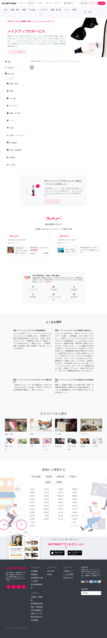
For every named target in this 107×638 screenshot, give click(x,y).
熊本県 (74, 506)
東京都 (48, 476)
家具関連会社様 (37, 603)
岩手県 (32, 496)
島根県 (60, 502)
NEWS (49, 574)
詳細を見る (48, 282)
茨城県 (32, 512)
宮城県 (32, 499)
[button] (84, 3)
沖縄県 (74, 519)
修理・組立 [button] (15, 10)
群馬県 (32, 519)
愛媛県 (74, 489)
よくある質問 (68, 574)
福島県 (32, 509)
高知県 (74, 492)
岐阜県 (46, 506)
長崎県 (74, 502)
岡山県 (60, 506)
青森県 (32, 492)
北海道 (32, 489)
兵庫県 (60, 489)
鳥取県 (60, 499)
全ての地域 (36, 476)
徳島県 (60, 516)
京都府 (59, 482)
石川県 (46, 492)
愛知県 (46, 512)
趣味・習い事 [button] (56, 10)
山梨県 (46, 499)
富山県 (46, 489)
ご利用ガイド (68, 571)
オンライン (75, 526)
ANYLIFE (50, 571)
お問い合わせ (68, 578)
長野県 (46, 502)
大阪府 (47, 482)
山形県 (32, 506)
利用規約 (34, 574)
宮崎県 (74, 512)
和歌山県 (60, 496)
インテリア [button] (43, 10)
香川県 (60, 519)
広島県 (60, 509)
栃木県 (32, 516)
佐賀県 (74, 499)
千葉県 (32, 522)
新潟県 (32, 526)
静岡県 (46, 509)
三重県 (46, 516)
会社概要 (34, 571)
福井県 (46, 496)
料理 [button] (74, 10)
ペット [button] (66, 10)
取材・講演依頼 (37, 607)
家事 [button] (24, 10)
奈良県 (60, 492)
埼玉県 (72, 476)
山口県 (60, 512)
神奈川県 (60, 476)
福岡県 (74, 496)
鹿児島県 (74, 516)
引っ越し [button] (32, 10)
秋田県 (32, 502)
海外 (74, 522)
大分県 (74, 509)
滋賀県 (46, 519)
